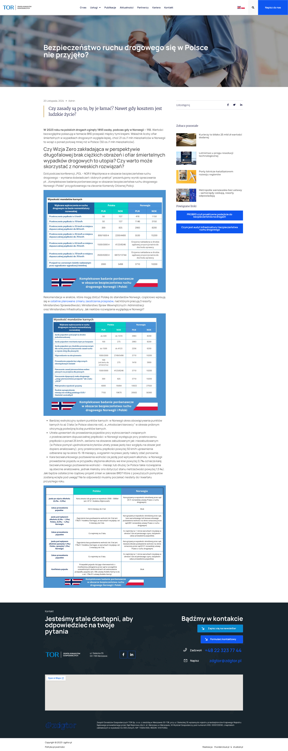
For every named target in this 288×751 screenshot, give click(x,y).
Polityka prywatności (55, 746)
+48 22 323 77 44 (223, 650)
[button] (253, 7)
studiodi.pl (238, 746)
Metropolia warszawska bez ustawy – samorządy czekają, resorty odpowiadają (220, 193)
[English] (239, 7)
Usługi (94, 7)
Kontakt (168, 7)
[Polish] (243, 7)
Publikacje (110, 7)
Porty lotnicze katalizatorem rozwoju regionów (216, 173)
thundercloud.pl (221, 746)
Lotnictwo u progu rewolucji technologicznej (216, 154)
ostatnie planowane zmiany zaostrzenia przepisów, (82, 301)
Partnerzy (143, 7)
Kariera (156, 7)
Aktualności (127, 7)
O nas (83, 7)
